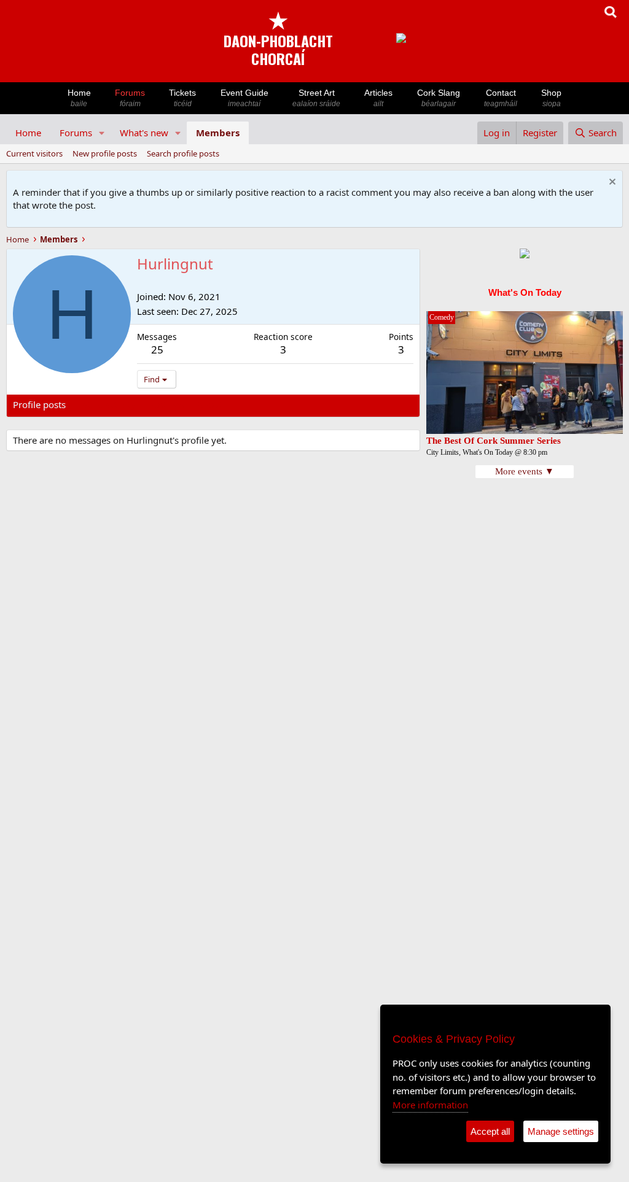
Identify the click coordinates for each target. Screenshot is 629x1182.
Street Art (316, 98)
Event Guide (244, 98)
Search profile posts (183, 153)
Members (218, 132)
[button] (102, 133)
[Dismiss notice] (611, 183)
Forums (130, 98)
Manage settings (561, 1131)
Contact (500, 98)
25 (157, 349)
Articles (378, 98)
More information (430, 1105)
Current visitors (34, 153)
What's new (144, 132)
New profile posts (104, 153)
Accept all (490, 1131)
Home (79, 98)
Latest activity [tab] (107, 404)
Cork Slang (438, 98)
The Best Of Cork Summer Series (493, 441)
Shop (551, 98)
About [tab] (209, 404)
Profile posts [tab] (39, 404)
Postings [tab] (166, 404)
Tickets (182, 98)
